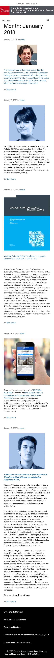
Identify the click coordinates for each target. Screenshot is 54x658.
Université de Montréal (13, 612)
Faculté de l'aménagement (15, 619)
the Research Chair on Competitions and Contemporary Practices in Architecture (23, 395)
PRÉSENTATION (32, 4)
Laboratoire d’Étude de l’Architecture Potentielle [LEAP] (26, 635)
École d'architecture (12, 627)
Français (20, 4)
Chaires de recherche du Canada (18, 642)
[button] (48, 20)
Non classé (11, 89)
